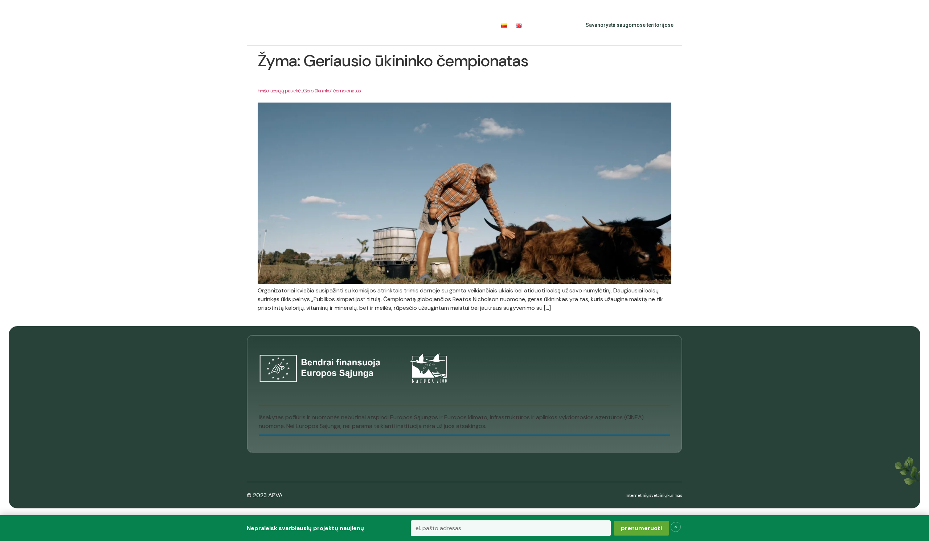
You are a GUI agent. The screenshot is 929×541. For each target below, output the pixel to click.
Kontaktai (478, 25)
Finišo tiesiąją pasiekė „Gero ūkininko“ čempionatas (309, 90)
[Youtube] (557, 25)
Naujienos (442, 25)
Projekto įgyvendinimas (378, 25)
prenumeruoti (641, 528)
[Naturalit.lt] (262, 25)
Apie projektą (308, 25)
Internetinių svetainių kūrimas (654, 495)
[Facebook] (541, 25)
